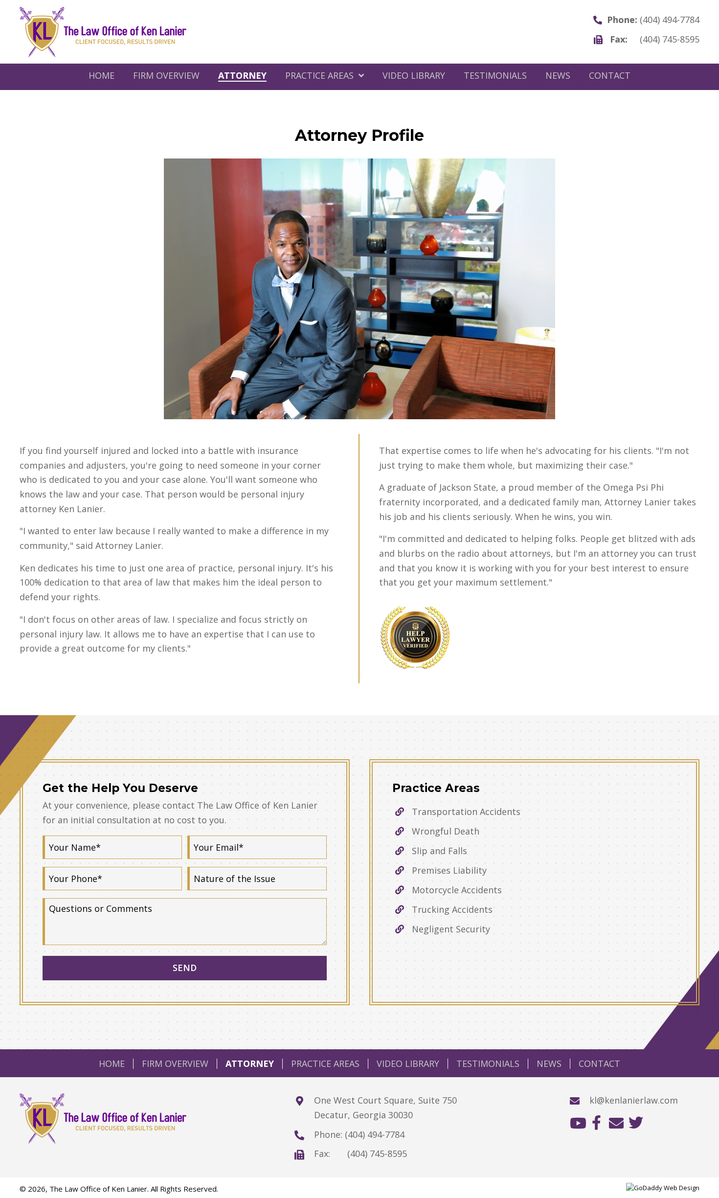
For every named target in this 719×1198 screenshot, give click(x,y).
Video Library (408, 1064)
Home (112, 1064)
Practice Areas (325, 1064)
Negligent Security (451, 929)
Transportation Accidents (466, 811)
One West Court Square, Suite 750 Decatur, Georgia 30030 (385, 1107)
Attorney (249, 1064)
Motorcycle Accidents (457, 890)
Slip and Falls (439, 851)
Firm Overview (175, 1064)
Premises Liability (449, 870)
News (549, 1064)
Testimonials (487, 1064)
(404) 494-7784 (669, 19)
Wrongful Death (445, 831)
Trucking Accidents (452, 909)
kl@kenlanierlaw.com (633, 1100)
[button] (577, 1122)
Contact (599, 1064)
